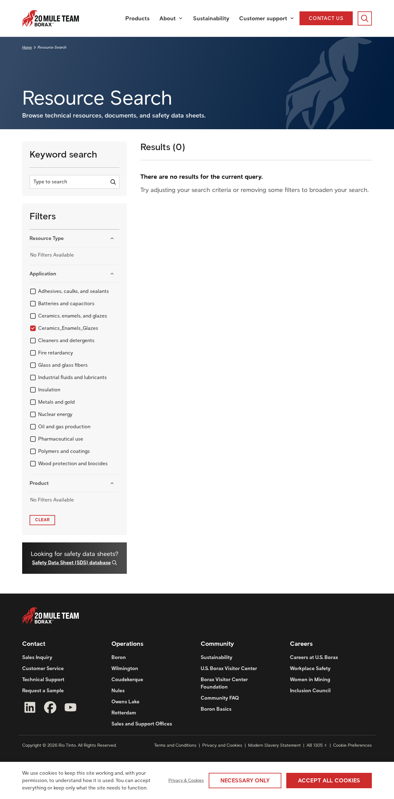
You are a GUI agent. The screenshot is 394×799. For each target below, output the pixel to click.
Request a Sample (43, 690)
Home (27, 47)
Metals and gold (56, 402)
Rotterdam (123, 713)
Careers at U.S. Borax (314, 657)
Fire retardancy (55, 353)
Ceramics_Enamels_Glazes (68, 328)
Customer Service (43, 668)
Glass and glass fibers (63, 365)
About (167, 18)
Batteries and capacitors (66, 303)
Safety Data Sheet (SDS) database (71, 562)
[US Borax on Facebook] (50, 708)
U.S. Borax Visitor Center (229, 668)
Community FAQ (220, 698)
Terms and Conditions (175, 745)
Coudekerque (127, 679)
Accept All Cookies (329, 780)
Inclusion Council (310, 690)
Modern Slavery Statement (274, 745)
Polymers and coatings (64, 451)
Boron (118, 657)
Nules (118, 690)
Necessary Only (245, 780)
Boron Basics (216, 709)
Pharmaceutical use (60, 439)
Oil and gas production (64, 426)
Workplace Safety (310, 668)
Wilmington (124, 668)
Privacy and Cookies (222, 745)
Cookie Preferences (352, 745)
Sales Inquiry (37, 657)
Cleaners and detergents (66, 340)
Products (137, 18)
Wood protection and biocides (73, 463)
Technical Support (43, 679)
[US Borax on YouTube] (70, 708)
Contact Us (326, 18)
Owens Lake (125, 702)
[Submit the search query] (113, 182)
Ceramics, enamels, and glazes (72, 316)
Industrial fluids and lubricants (72, 377)
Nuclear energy (55, 414)
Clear (42, 519)
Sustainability (211, 18)
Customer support (263, 18)
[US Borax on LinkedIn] (30, 708)
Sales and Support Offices (141, 724)
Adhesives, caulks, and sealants (73, 291)
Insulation (49, 390)
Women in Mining (310, 679)
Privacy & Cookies (186, 780)
